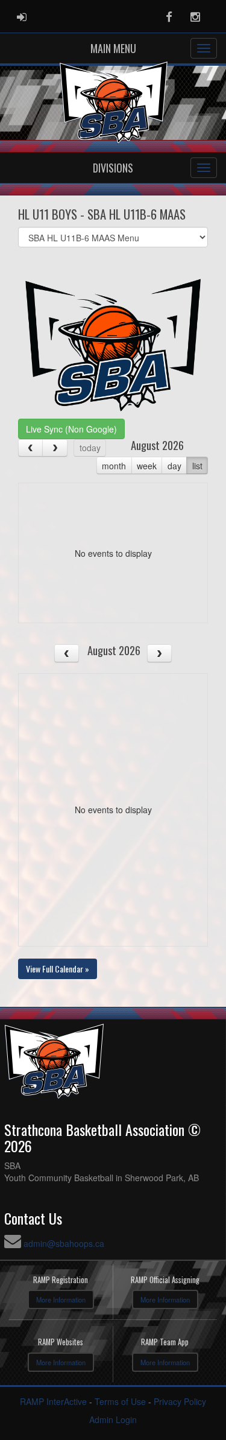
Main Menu (113, 48)
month (114, 466)
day (174, 466)
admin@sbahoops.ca (64, 1243)
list (197, 466)
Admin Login (113, 1419)
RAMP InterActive (53, 1401)
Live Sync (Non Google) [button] (71, 429)
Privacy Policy (180, 1401)
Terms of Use (120, 1401)
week (147, 466)
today (90, 448)
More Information (61, 1299)
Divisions (113, 168)
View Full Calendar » (57, 968)
